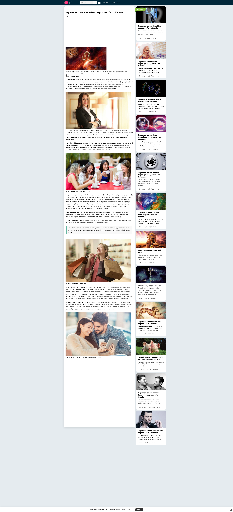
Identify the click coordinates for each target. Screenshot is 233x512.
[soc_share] (231, 510)
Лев (67, 16)
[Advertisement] (99, 34)
